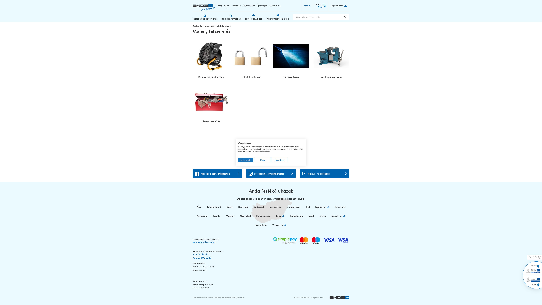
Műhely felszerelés (223, 26)
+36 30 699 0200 (202, 257)
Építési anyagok (253, 18)
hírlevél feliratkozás (319, 173)
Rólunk (227, 5)
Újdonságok (262, 5)
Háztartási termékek (278, 18)
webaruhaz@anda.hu (204, 242)
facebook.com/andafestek (215, 173)
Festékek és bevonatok (205, 18)
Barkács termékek (231, 18)
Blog (220, 5)
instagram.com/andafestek (269, 173)
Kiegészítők (209, 26)
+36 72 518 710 (200, 254)
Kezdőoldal (197, 26)
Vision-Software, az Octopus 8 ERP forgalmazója (226, 298)
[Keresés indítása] (345, 17)
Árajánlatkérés (249, 5)
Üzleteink (236, 5)
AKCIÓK (307, 5)
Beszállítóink (274, 5)
